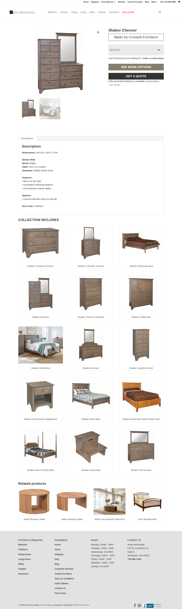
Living (83, 12)
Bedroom (52, 12)
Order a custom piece (153, 58)
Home (58, 544)
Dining (74, 12)
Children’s (23, 549)
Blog (147, 2)
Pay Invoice (60, 593)
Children (64, 12)
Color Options (107, 2)
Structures (114, 12)
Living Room (24, 559)
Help (153, 2)
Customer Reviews (64, 569)
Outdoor (102, 12)
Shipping (95, 2)
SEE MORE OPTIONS (136, 67)
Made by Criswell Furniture (136, 37)
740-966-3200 (134, 559)
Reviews (121, 2)
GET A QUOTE (136, 76)
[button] (98, 32)
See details (114, 85)
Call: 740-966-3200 (168, 2)
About (86, 2)
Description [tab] (27, 138)
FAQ (57, 559)
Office (92, 12)
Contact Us (60, 588)
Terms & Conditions (64, 578)
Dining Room (24, 554)
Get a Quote (128, 12)
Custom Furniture (135, 2)
